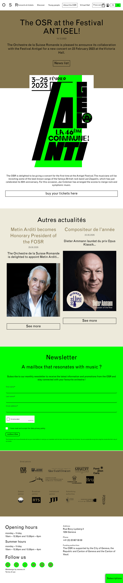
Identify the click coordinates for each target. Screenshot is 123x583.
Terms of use (10, 572)
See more (33, 326)
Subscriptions (114, 578)
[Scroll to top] (118, 578)
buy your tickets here (62, 193)
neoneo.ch (21, 569)
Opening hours (21, 527)
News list (61, 63)
